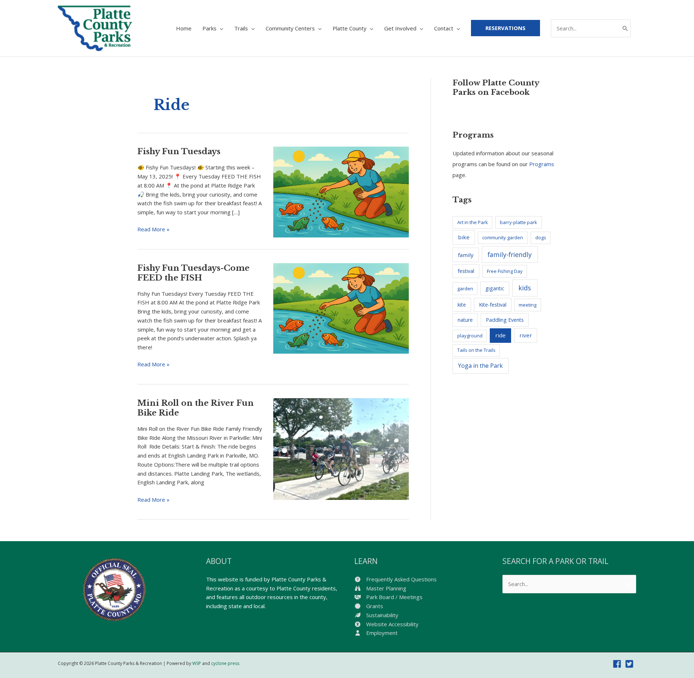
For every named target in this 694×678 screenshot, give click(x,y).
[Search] (625, 28)
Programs (541, 164)
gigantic (494, 288)
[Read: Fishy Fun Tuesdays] (341, 191)
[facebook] (618, 664)
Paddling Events (505, 319)
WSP (196, 663)
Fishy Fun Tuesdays (178, 151)
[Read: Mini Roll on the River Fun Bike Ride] (341, 448)
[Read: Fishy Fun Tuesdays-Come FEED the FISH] (341, 307)
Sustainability (381, 615)
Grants (374, 606)
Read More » (153, 229)
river (525, 335)
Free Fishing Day (505, 271)
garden (465, 288)
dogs (540, 237)
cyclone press (225, 663)
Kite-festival (492, 304)
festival (466, 271)
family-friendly (510, 254)
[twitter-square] (630, 664)
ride (500, 335)
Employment (381, 632)
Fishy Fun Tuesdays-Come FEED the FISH (193, 273)
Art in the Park (472, 222)
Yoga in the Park (480, 366)
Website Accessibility (392, 624)
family (466, 254)
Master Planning (385, 588)
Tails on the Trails (476, 350)
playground (470, 335)
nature (465, 319)
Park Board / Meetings (394, 597)
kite (462, 304)
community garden (502, 237)
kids (524, 287)
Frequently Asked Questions (401, 579)
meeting (527, 305)
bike (464, 237)
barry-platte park (518, 222)
